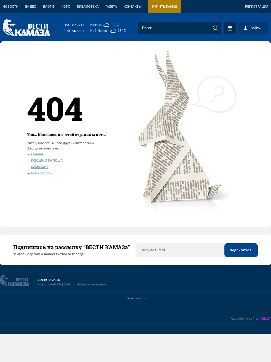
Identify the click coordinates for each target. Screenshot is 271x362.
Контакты (133, 6)
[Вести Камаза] (26, 28)
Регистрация (256, 6)
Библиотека (88, 6)
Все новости (41, 173)
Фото (65, 6)
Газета (111, 6)
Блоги (48, 6)
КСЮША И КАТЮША (47, 160)
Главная (37, 154)
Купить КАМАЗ (164, 6)
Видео (30, 6)
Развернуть (133, 298)
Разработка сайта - (251, 318)
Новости (11, 6)
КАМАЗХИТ (39, 167)
